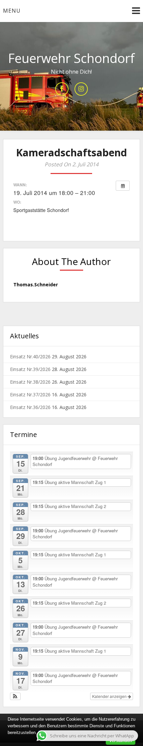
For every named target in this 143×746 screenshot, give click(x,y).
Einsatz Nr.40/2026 (30, 356)
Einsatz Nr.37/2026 (30, 394)
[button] (15, 696)
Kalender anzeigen (110, 696)
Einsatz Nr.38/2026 (30, 382)
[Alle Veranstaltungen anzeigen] (123, 186)
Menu (12, 10)
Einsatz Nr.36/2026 (30, 407)
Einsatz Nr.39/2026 (30, 369)
